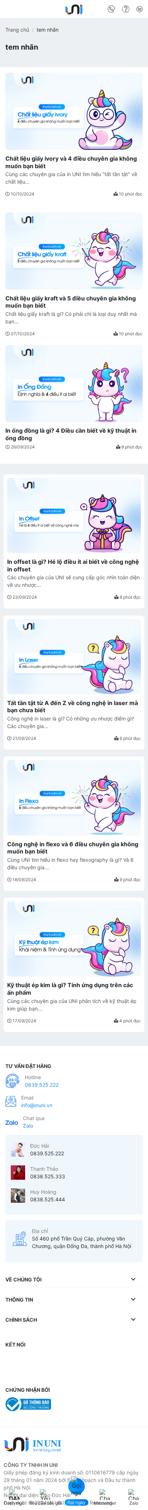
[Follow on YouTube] (98, 1359)
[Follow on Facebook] (12, 1359)
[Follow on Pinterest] (69, 1359)
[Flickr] (112, 1359)
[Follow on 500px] (126, 1359)
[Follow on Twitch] (12, 1373)
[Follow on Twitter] (55, 1359)
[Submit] (134, 10)
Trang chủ (17, 30)
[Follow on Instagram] (27, 1359)
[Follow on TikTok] (41, 1359)
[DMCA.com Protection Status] (73, 1403)
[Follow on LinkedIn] (84, 1359)
